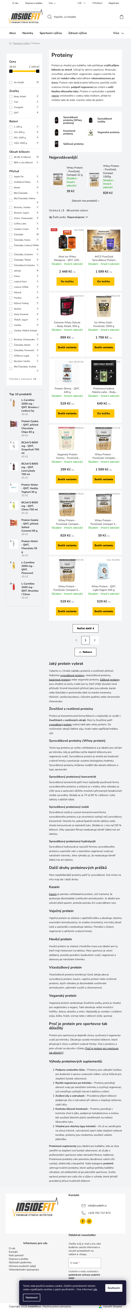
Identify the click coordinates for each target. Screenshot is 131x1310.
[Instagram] (89, 1221)
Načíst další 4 (85, 628)
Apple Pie (26, 176)
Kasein (53, 894)
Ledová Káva (26, 281)
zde (95, 1289)
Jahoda (26, 270)
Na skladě (26, 82)
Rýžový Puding (26, 303)
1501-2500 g (26, 143)
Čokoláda (26, 234)
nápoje (55, 96)
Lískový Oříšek (26, 287)
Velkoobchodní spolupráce (24, 1269)
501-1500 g (26, 137)
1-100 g (26, 126)
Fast (26, 101)
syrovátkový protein (60, 724)
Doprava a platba (33, 3)
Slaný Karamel (26, 314)
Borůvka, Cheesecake (26, 339)
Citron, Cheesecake (26, 218)
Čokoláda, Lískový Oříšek (26, 247)
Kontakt (13, 1252)
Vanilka (26, 325)
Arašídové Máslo (26, 182)
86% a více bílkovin (26, 162)
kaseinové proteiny (60, 679)
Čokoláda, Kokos (26, 239)
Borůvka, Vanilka (26, 207)
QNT (26, 112)
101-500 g (26, 132)
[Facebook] (83, 1221)
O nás (15, 3)
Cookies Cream (26, 229)
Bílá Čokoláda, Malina (26, 200)
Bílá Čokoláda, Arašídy (26, 368)
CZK (80, 3)
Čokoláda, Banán (26, 344)
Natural (26, 292)
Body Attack (26, 96)
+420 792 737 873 (99, 1213)
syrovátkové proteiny (72, 675)
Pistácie (26, 297)
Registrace (114, 3)
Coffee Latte (26, 223)
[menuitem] (12, 33)
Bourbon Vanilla (26, 361)
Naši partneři (16, 1255)
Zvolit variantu (67, 347)
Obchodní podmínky (20, 1262)
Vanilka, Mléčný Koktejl (26, 332)
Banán (26, 187)
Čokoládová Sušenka (26, 265)
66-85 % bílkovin (26, 157)
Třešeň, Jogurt (26, 319)
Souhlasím (114, 1288)
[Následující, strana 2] (85, 640)
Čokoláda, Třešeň (26, 259)
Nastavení (32, 1297)
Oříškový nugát (26, 355)
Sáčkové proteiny (110, 679)
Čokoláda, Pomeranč (26, 350)
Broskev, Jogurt (26, 212)
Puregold (26, 107)
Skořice (26, 308)
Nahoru (87, 652)
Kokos (26, 276)
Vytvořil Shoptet (112, 1306)
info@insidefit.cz (97, 1205)
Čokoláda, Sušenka (26, 254)
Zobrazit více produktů (84, 201)
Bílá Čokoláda (26, 193)
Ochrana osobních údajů (22, 1266)
